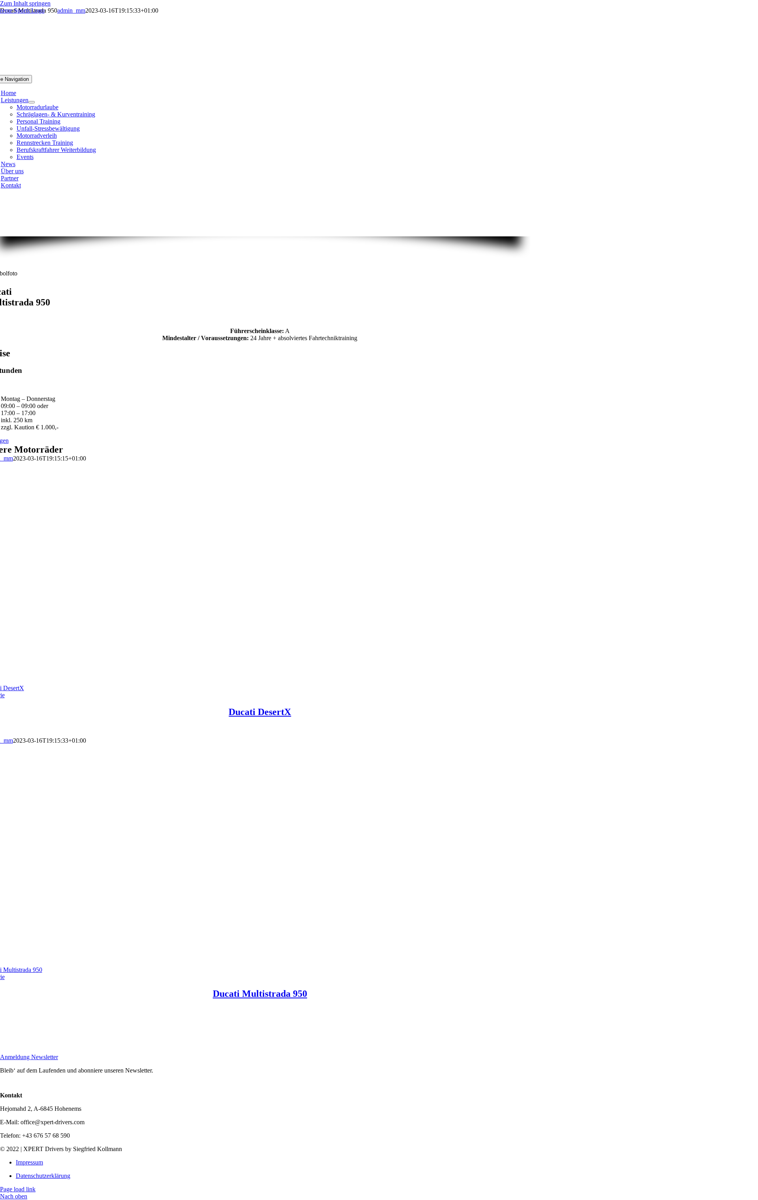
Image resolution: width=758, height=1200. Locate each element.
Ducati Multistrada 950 (260, 993)
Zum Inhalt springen (25, 3)
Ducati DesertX (260, 712)
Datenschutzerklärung (43, 1175)
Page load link (18, 1189)
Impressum (29, 1162)
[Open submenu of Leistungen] (31, 102)
